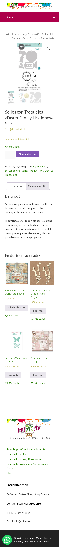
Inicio (7, 34)
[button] (12, 147)
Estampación (33, 34)
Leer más (38, 310)
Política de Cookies (17, 454)
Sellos (45, 34)
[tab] (16, 186)
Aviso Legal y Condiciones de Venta (26, 449)
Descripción (16, 186)
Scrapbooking (19, 34)
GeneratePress (42, 542)
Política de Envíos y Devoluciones (25, 459)
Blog (9, 473)
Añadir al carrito (27, 154)
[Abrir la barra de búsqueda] (54, 17)
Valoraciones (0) (37, 186)
